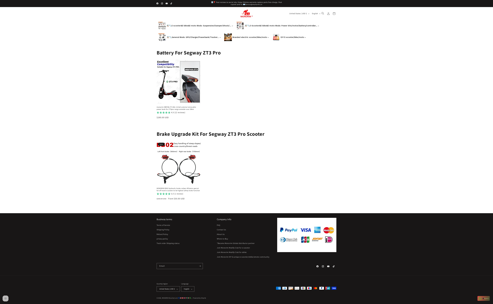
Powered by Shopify (199, 298)
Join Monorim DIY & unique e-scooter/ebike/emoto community (243, 257)
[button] (323, 13)
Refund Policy (162, 234)
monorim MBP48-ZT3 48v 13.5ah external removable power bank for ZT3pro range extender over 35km (176, 108)
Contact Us (221, 230)
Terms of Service (163, 225)
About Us (221, 234)
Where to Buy (222, 239)
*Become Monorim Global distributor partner (236, 243)
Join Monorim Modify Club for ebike (231, 252)
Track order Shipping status (168, 243)
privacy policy (162, 239)
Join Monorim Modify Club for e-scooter (233, 248)
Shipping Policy (163, 230)
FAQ (218, 225)
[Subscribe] (200, 266)
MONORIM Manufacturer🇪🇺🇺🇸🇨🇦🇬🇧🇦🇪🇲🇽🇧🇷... (177, 298)
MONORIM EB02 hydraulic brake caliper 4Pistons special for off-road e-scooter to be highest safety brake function (178, 189)
